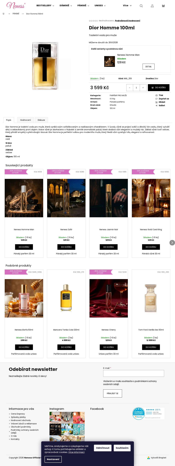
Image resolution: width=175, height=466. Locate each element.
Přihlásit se (112, 393)
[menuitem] (45, 5)
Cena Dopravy (18, 413)
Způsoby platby (18, 417)
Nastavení (53, 459)
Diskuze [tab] (41, 120)
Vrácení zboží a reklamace (24, 423)
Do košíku (160, 87)
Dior (156, 78)
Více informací (76, 452)
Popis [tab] (8, 120)
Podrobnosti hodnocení (127, 20)
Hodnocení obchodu (21, 420)
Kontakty (15, 439)
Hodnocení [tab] (25, 120)
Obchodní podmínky (21, 426)
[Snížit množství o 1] (129, 87)
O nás (14, 436)
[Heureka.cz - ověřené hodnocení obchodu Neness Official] (148, 413)
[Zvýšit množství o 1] (143, 87)
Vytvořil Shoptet (158, 457)
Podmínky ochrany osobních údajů (25, 431)
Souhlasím (122, 448)
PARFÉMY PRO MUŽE (118, 95)
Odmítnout (102, 448)
